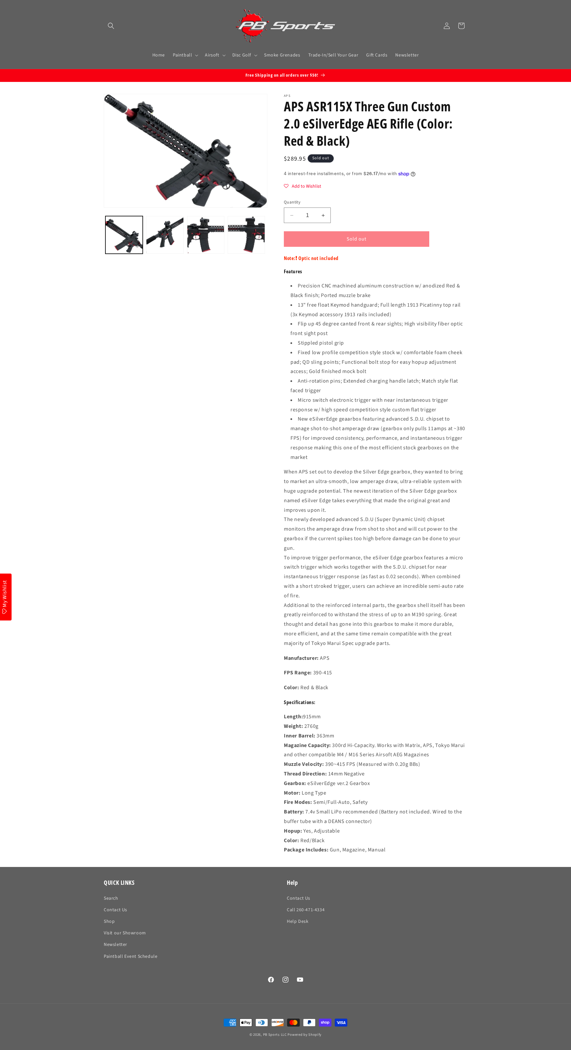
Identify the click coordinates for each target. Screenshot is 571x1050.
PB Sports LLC (275, 1034)
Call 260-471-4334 (305, 910)
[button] (111, 26)
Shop (109, 921)
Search (111, 898)
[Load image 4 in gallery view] (246, 234)
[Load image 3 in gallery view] (205, 234)
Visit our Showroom (125, 933)
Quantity (292, 202)
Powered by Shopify (304, 1034)
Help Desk (297, 921)
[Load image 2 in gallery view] (164, 234)
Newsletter (115, 944)
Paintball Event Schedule (130, 956)
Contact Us (115, 910)
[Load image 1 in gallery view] (124, 234)
